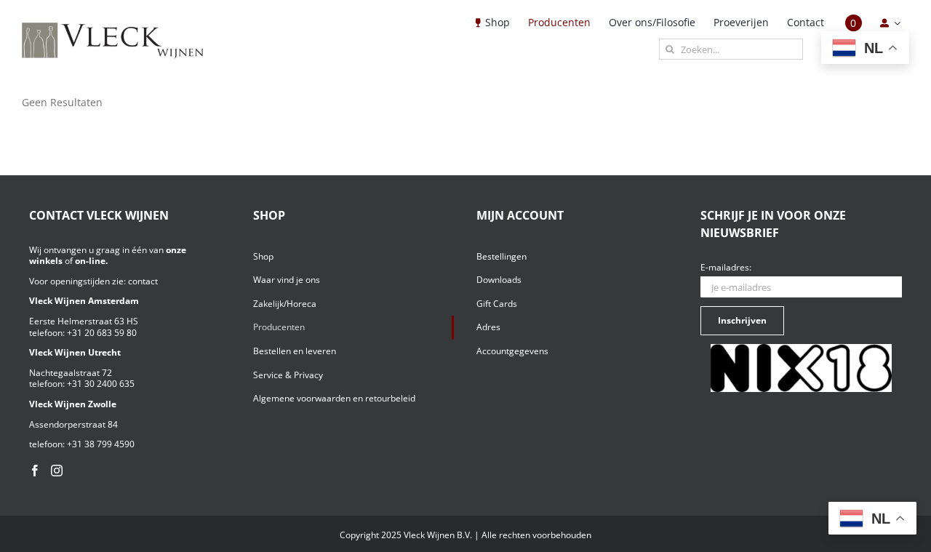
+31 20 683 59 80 (102, 333)
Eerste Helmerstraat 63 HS (83, 321)
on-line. (91, 261)
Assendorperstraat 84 (73, 424)
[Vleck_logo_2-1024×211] (113, 26)
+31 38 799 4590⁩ (101, 444)
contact (143, 281)
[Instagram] (57, 470)
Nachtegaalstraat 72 (70, 373)
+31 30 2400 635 (101, 383)
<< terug (42, 115)
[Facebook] (35, 470)
